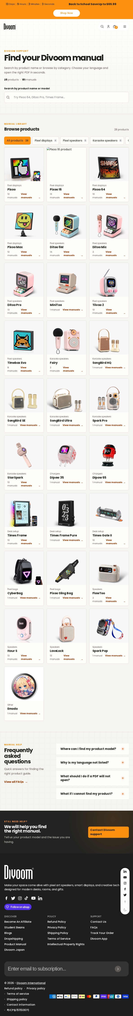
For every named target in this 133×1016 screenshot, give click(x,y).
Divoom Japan (14, 950)
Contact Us (98, 922)
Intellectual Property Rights (66, 944)
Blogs (8, 933)
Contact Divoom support (102, 832)
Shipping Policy (57, 933)
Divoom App (98, 939)
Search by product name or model (27, 88)
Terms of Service (58, 939)
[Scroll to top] (125, 902)
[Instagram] (20, 898)
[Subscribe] (118, 969)
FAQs (93, 927)
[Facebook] (6, 898)
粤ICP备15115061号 (18, 1010)
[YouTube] (33, 898)
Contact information (21, 1004)
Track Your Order (102, 933)
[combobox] (66, 97)
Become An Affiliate (17, 922)
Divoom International (31, 983)
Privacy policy (36, 988)
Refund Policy (56, 922)
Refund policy (13, 988)
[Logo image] (10, 26)
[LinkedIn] (40, 898)
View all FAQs (16, 782)
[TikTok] (27, 898)
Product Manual (15, 944)
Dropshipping (13, 939)
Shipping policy (17, 999)
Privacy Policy (56, 927)
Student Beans (14, 927)
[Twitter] (13, 898)
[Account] (108, 26)
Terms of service (18, 994)
